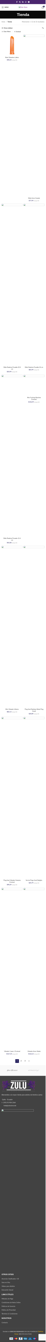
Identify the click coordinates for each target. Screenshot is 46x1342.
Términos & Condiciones (9, 1314)
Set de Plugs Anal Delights (34, 880)
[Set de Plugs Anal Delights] (34, 798)
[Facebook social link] (17, 2)
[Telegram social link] (28, 2)
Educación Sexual (7, 1290)
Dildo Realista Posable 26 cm (34, 367)
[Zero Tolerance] (12, 1070)
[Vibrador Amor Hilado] (34, 969)
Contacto (5, 1322)
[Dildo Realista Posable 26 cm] (34, 285)
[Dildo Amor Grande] (34, 115)
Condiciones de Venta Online (11, 1302)
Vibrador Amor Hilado (34, 1051)
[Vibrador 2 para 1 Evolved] (12, 969)
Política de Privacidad (9, 1310)
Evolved (18, 31)
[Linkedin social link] (22, 2)
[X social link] (19, 2)
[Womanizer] (33, 1070)
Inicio (3, 22)
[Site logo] (23, 7)
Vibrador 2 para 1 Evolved (12, 1051)
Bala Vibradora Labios (12, 57)
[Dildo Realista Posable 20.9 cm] (12, 285)
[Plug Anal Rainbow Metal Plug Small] (34, 627)
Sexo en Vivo (6, 1282)
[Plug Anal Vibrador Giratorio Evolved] (12, 798)
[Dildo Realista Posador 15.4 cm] (12, 456)
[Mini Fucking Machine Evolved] (34, 385)
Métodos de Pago (7, 1299)
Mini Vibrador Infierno (12, 709)
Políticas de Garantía (8, 1306)
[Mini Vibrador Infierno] (12, 627)
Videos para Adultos (8, 1286)
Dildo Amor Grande (34, 198)
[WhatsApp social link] (25, 2)
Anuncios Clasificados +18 (10, 1279)
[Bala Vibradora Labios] (12, 45)
